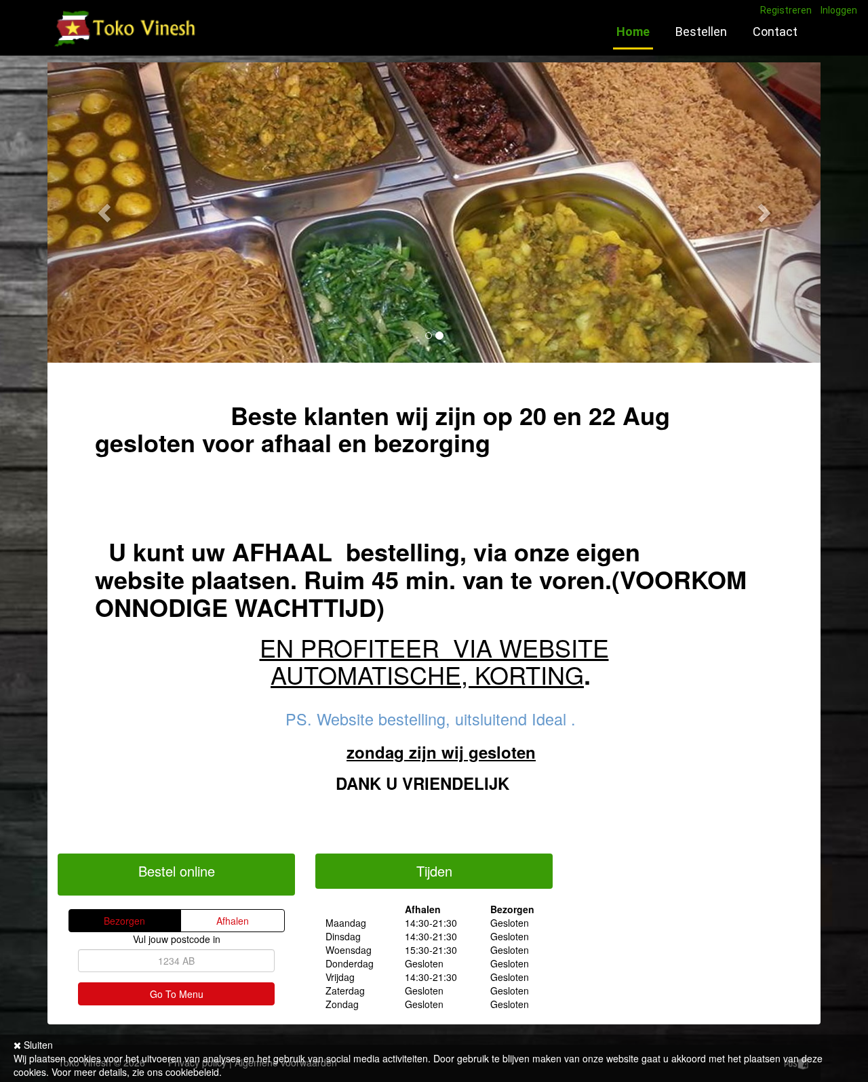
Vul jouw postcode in (176, 939)
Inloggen (839, 10)
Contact (775, 31)
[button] (105, 212)
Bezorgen (124, 920)
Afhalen (232, 920)
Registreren (786, 10)
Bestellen (701, 31)
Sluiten (37, 1044)
